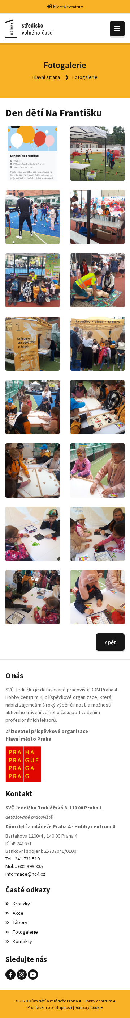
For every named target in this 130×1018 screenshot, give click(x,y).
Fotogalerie (85, 77)
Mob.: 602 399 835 (24, 866)
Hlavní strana (46, 77)
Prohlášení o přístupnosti (49, 1007)
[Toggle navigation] (117, 28)
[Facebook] (10, 974)
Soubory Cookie (89, 1007)
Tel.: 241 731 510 (22, 858)
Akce (18, 913)
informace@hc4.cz (25, 874)
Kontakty (22, 941)
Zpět (110, 642)
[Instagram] (22, 974)
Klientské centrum (68, 6)
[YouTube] (33, 974)
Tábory (20, 922)
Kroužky (21, 903)
